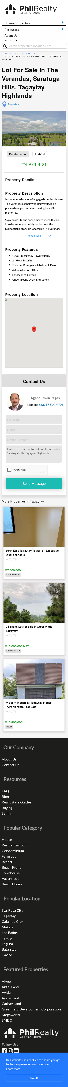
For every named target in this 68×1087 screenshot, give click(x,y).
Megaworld (11, 1015)
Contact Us (12, 41)
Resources (12, 29)
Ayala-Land (10, 998)
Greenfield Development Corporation (31, 1009)
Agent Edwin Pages (45, 398)
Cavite (17, 53)
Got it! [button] (34, 1078)
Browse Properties (17, 23)
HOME (6, 53)
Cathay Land (11, 1003)
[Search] (6, 46)
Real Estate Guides (16, 802)
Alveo (6, 981)
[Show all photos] (34, 130)
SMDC (7, 1020)
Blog (5, 796)
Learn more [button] (13, 1069)
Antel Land (10, 987)
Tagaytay (31, 53)
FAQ (5, 791)
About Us (11, 35)
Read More (34, 235)
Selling (7, 813)
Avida (6, 992)
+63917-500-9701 (51, 405)
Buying (7, 808)
